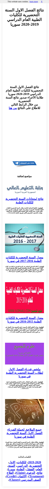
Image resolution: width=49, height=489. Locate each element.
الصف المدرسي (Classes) (25, 479)
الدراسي (22, 465)
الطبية (20, 469)
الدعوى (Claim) (25, 472)
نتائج (39, 472)
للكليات (21, 462)
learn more (34, 2)
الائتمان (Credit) (16, 476)
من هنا (13, 108)
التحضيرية (36, 465)
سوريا (11, 469)
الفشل (30, 469)
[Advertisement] (24, 58)
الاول (12, 462)
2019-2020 (34, 462)
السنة (11, 465)
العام (39, 469)
